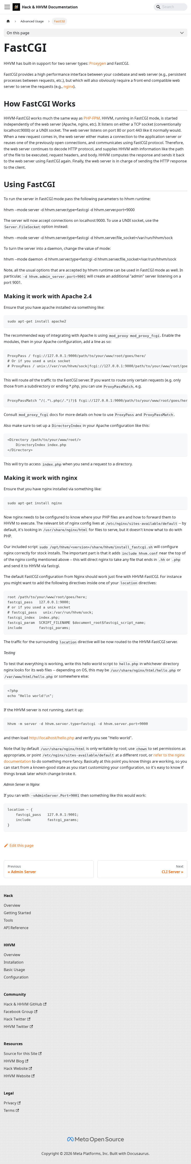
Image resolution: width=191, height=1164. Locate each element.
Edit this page (22, 845)
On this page (18, 32)
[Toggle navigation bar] (7, 6)
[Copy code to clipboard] (181, 321)
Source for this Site (20, 1053)
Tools (8, 920)
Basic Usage (14, 969)
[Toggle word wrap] (173, 355)
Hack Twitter (15, 1019)
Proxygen (97, 63)
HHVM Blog (14, 1061)
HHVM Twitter (16, 1026)
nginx (68, 86)
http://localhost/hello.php (51, 737)
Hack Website (16, 1068)
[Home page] (8, 21)
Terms (9, 1110)
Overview (12, 905)
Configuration (16, 977)
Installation (14, 962)
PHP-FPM (92, 118)
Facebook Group (18, 1011)
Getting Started (17, 912)
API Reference (16, 927)
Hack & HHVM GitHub (23, 1004)
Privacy (10, 1103)
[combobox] (170, 7)
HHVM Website (17, 1075)
